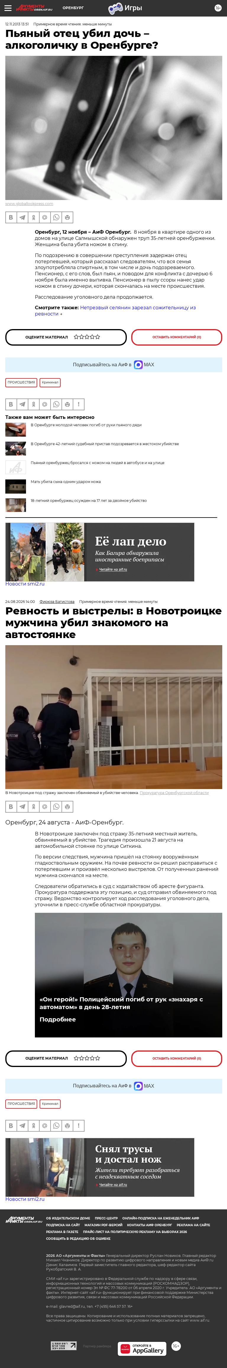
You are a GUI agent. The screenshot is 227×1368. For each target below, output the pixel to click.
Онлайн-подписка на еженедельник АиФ (160, 1218)
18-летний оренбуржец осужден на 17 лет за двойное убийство (89, 500)
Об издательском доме (68, 1218)
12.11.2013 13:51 (17, 24)
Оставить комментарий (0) (177, 337)
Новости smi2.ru (25, 584)
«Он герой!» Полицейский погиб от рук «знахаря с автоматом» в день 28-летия (121, 1003)
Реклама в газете (62, 1232)
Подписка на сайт (63, 1225)
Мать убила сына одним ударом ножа (66, 481)
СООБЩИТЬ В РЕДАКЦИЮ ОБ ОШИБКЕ (78, 1239)
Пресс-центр (106, 1218)
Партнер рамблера (97, 1346)
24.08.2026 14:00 (20, 601)
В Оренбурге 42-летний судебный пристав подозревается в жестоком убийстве (105, 444)
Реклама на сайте (193, 1225)
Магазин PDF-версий (103, 1225)
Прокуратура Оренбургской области (174, 792)
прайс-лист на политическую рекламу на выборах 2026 (135, 1232)
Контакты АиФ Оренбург (149, 1225)
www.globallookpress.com (29, 203)
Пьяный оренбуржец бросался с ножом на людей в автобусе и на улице (97, 463)
